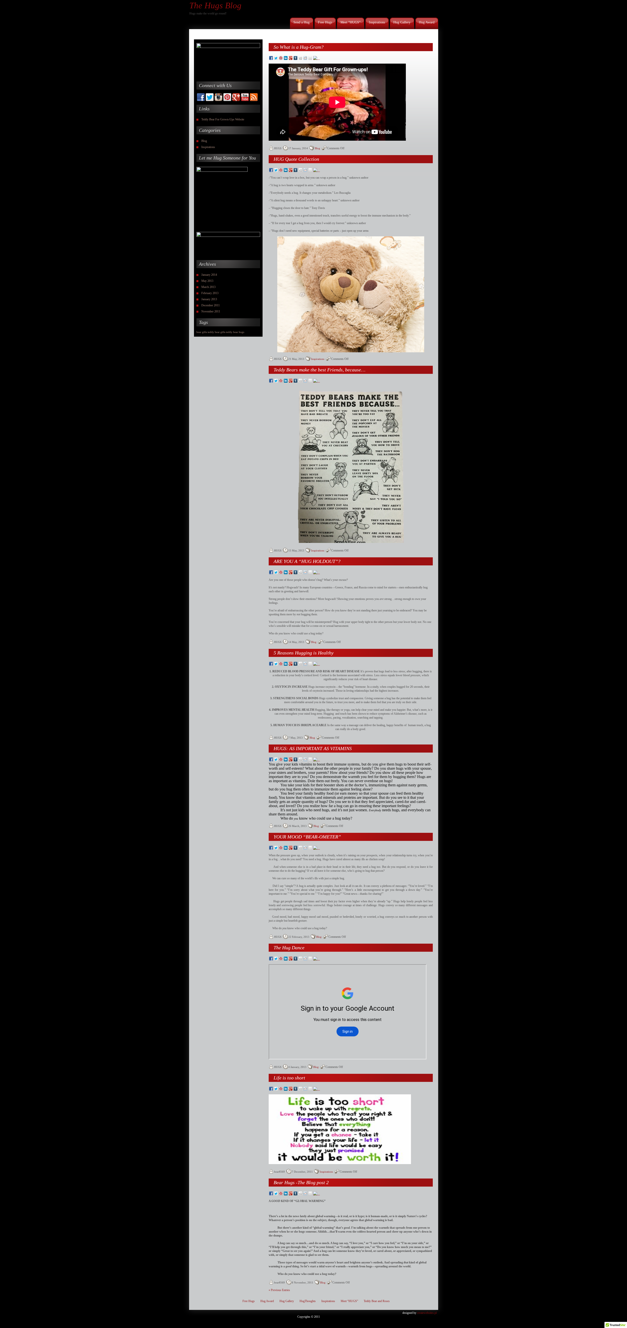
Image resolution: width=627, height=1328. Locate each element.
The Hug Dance (289, 947)
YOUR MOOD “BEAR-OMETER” (307, 836)
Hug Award (426, 22)
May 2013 (207, 281)
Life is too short (289, 1077)
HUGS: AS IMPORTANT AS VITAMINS (313, 748)
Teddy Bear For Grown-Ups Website (222, 119)
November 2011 (210, 311)
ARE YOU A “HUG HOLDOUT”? (307, 561)
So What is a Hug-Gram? (299, 47)
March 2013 (208, 287)
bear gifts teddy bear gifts (210, 332)
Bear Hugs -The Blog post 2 (301, 1182)
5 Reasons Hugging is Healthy (304, 652)
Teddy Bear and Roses (377, 1301)
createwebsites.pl (427, 1313)
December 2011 (210, 305)
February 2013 (209, 293)
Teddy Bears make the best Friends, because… (319, 369)
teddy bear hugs (235, 332)
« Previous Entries (279, 1290)
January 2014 (209, 274)
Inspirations (377, 22)
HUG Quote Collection (296, 159)
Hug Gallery (401, 22)
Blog (204, 141)
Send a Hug (301, 22)
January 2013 (209, 299)
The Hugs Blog (215, 5)
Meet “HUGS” (350, 22)
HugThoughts (308, 1301)
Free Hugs (325, 22)
